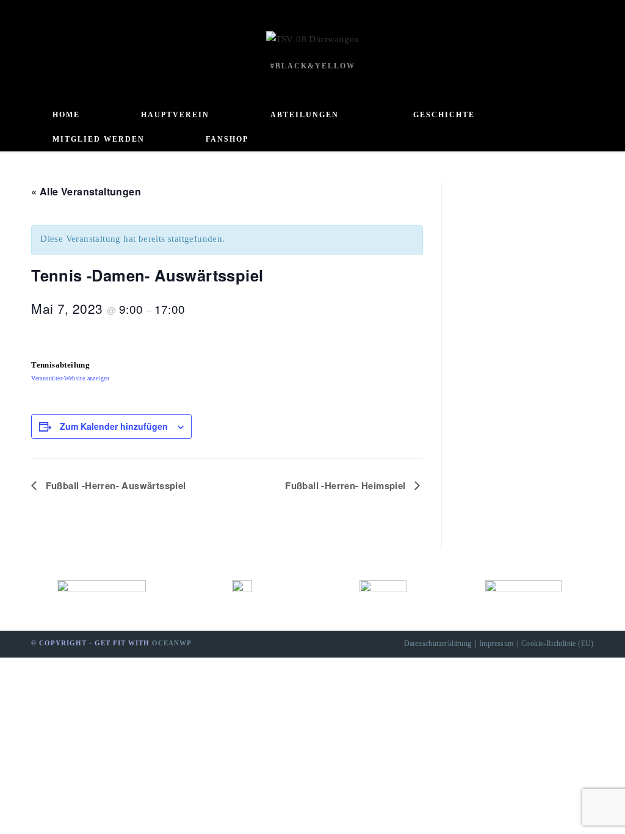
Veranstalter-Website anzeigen (70, 378)
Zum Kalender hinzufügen (114, 426)
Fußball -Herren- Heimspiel (346, 485)
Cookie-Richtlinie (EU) (557, 643)
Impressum (496, 643)
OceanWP (172, 643)
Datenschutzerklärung (438, 643)
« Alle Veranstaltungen (86, 191)
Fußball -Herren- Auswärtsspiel (114, 485)
